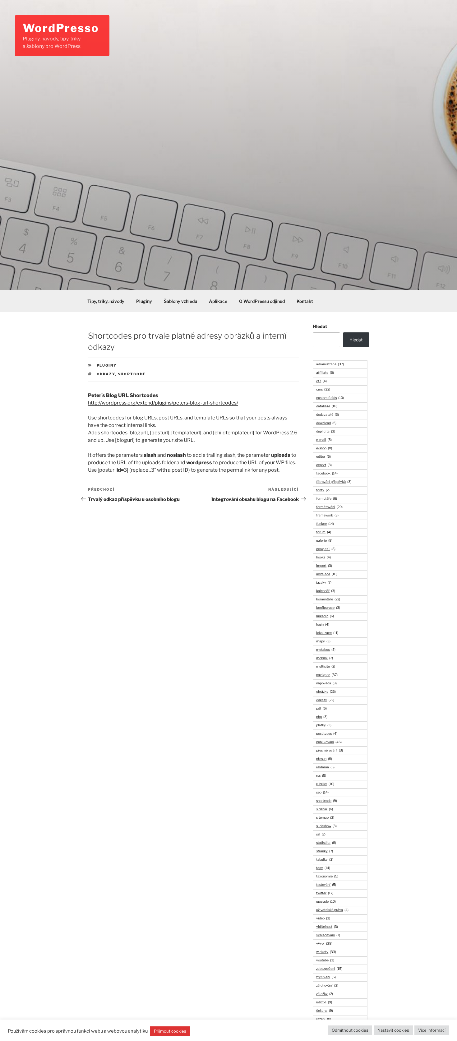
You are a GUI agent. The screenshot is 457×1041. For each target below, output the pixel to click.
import (324, 566)
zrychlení (326, 977)
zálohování (327, 985)
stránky (324, 851)
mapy (323, 641)
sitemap (325, 818)
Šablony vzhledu (180, 301)
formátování (329, 507)
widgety (326, 952)
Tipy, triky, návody (105, 301)
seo (322, 792)
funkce (325, 524)
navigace (327, 675)
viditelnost (327, 927)
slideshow (326, 826)
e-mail (324, 440)
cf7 (321, 381)
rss (321, 776)
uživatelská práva (332, 910)
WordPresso (61, 28)
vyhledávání (328, 935)
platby (323, 725)
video (323, 918)
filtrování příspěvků (333, 482)
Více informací (431, 1030)
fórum (323, 532)
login (322, 624)
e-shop (324, 448)
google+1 (325, 549)
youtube (325, 960)
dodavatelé (327, 415)
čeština (324, 1011)
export (324, 465)
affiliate (325, 373)
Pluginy (144, 301)
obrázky (326, 692)
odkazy (106, 374)
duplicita (325, 431)
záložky (324, 994)
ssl (320, 834)
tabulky (324, 860)
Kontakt (305, 301)
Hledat (320, 326)
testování (326, 885)
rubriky (325, 784)
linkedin (325, 616)
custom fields (330, 398)
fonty (323, 490)
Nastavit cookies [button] (393, 1030)
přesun (324, 759)
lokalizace (327, 633)
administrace (330, 364)
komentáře (328, 599)
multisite (325, 666)
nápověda (326, 683)
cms (323, 389)
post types (326, 734)
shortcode (132, 374)
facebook (327, 473)
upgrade (326, 902)
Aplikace (218, 301)
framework (327, 515)
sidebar (324, 809)
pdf (321, 708)
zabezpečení (329, 969)
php (321, 717)
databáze (326, 406)
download (326, 423)
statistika (326, 843)
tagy (323, 868)
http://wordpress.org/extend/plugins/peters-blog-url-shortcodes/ (163, 403)
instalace (326, 574)
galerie (324, 541)
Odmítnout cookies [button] (350, 1030)
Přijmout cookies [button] (170, 1031)
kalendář (325, 591)
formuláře (326, 499)
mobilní (324, 658)
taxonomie (327, 876)
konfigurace (328, 608)
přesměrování (329, 750)
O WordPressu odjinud (262, 301)
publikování (329, 742)
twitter (324, 893)
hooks (323, 557)
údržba (324, 1002)
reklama (325, 767)
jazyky (323, 583)
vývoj (324, 944)
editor (323, 457)
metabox (325, 650)
